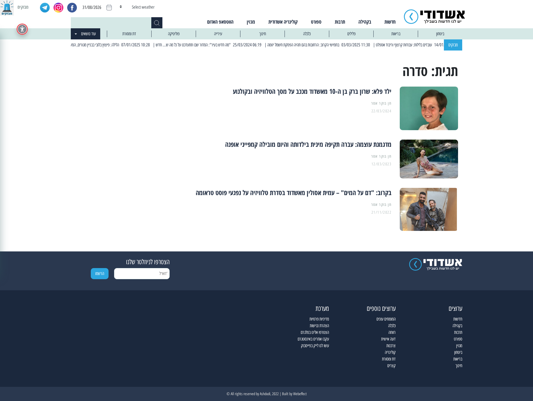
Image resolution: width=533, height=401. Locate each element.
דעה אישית (388, 339)
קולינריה (390, 352)
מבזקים (453, 44)
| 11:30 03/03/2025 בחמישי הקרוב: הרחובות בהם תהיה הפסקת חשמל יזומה (329, 44)
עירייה (218, 33)
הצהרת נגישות (319, 325)
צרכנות (391, 345)
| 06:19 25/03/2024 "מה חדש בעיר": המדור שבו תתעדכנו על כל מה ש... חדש (218, 44)
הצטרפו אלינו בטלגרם (315, 332)
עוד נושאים (88, 33)
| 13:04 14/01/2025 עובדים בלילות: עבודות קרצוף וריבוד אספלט (429, 44)
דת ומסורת (129, 33)
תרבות (340, 21)
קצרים (391, 365)
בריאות (395, 33)
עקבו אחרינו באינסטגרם (313, 339)
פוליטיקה (174, 33)
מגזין (251, 21)
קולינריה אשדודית (283, 21)
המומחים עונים (386, 319)
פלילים (351, 33)
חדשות (390, 21)
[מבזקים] (7, 7)
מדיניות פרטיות (319, 319)
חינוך (262, 33)
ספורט (316, 21)
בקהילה (364, 21)
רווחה (392, 332)
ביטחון (440, 33)
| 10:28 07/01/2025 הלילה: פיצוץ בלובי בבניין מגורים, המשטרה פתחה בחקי (109, 44)
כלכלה (307, 33)
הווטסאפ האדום (220, 21)
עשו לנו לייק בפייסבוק (315, 345)
